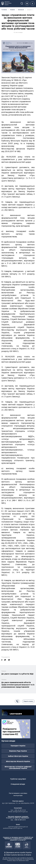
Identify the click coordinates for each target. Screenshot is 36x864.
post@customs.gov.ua (20, 811)
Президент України (18, 746)
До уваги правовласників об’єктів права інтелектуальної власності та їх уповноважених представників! (17, 684)
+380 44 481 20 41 (20, 820)
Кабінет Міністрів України (18, 756)
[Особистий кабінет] (32, 3)
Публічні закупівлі (18, 779)
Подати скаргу (28, 701)
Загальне (21, 9)
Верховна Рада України (18, 751)
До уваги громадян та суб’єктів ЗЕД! (17, 674)
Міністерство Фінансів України (18, 761)
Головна (4, 9)
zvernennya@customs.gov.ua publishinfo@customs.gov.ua (15, 827)
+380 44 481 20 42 (20, 810)
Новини (12, 9)
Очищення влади (18, 784)
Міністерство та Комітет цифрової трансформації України (18, 767)
